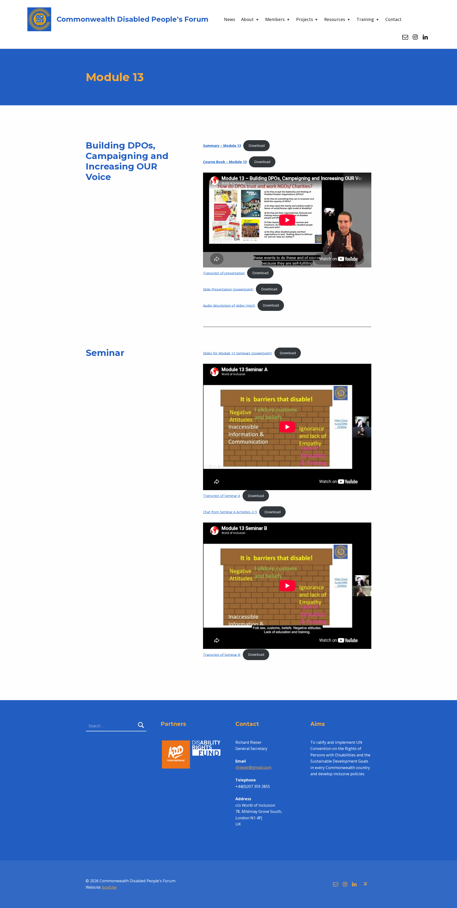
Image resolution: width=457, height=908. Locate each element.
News (229, 19)
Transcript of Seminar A (221, 495)
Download (256, 145)
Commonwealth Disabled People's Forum (133, 19)
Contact (393, 19)
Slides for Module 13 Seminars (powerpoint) (237, 353)
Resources (334, 19)
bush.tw (109, 887)
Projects (304, 19)
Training (365, 19)
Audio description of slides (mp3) (229, 305)
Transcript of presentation (224, 273)
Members (275, 19)
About (247, 19)
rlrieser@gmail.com (253, 767)
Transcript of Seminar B (221, 654)
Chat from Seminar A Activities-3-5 (230, 512)
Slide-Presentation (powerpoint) (228, 289)
